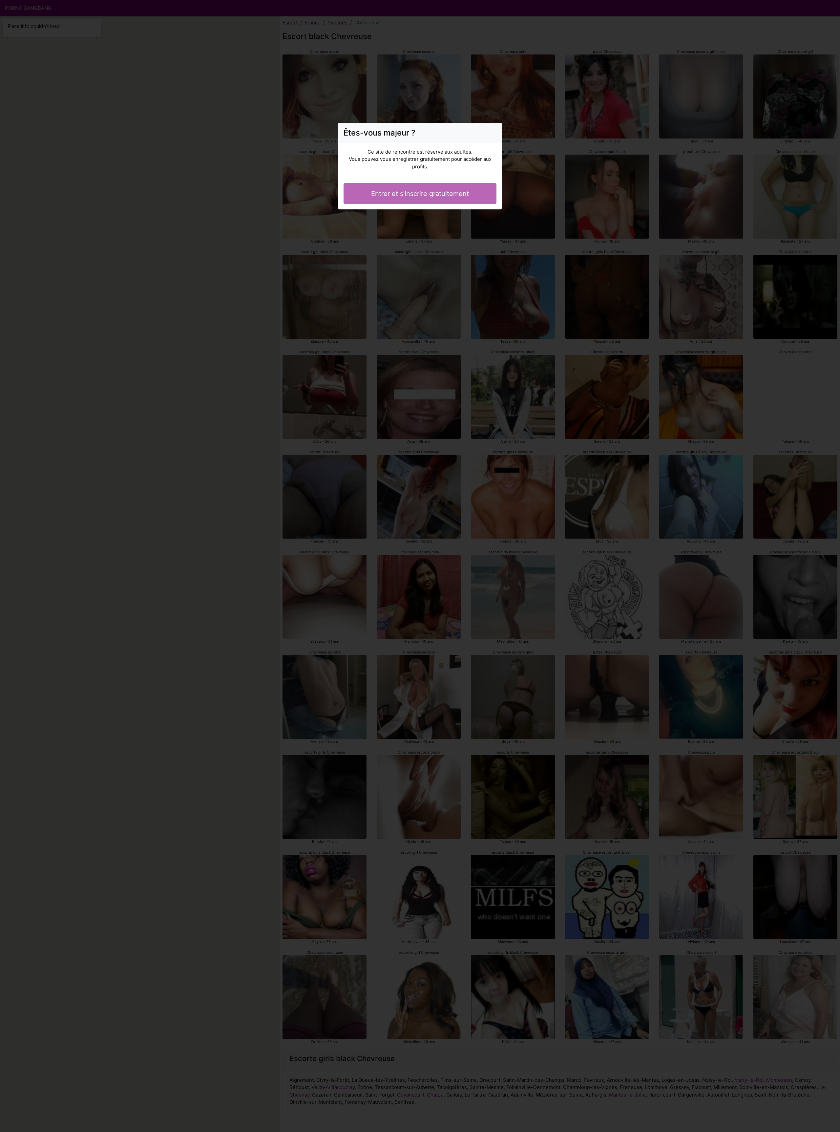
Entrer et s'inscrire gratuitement (420, 194)
